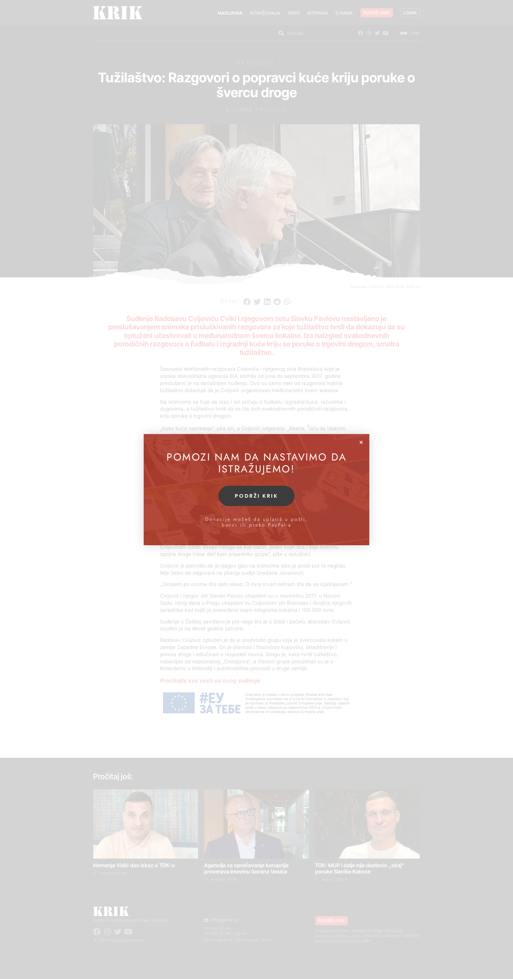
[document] (256, 489)
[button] (361, 442)
